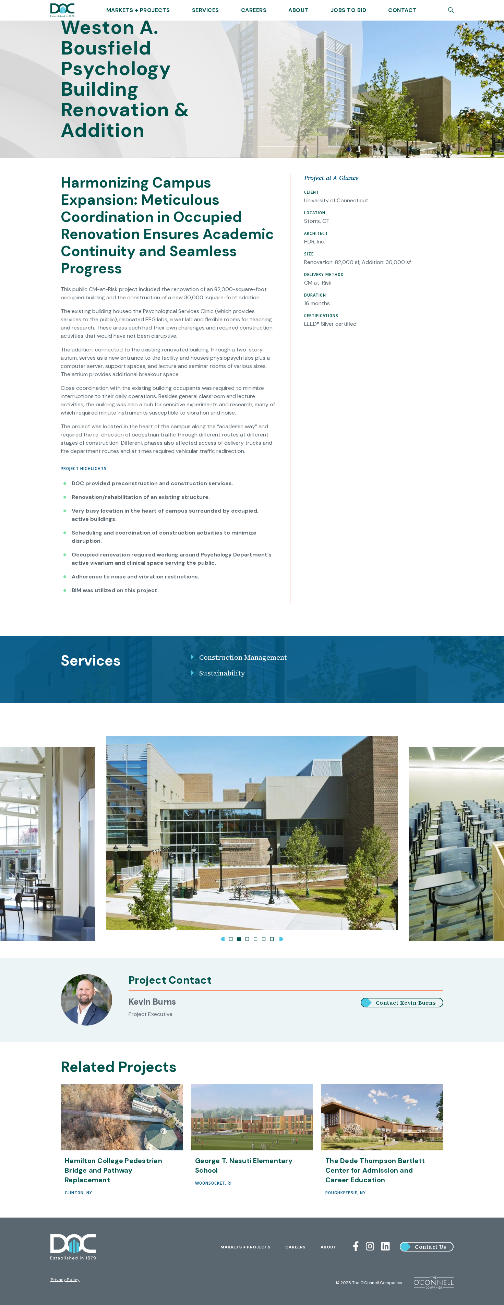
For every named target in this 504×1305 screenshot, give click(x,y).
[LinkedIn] (385, 1247)
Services (205, 10)
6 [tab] (272, 938)
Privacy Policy (65, 1279)
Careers (254, 10)
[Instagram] (370, 1247)
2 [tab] (239, 938)
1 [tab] (231, 938)
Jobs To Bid (349, 10)
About (298, 10)
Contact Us (430, 1246)
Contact (402, 10)
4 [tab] (255, 938)
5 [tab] (264, 938)
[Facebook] (356, 1247)
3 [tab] (247, 938)
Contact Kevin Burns (406, 1002)
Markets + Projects (138, 10)
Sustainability (222, 673)
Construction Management (243, 657)
